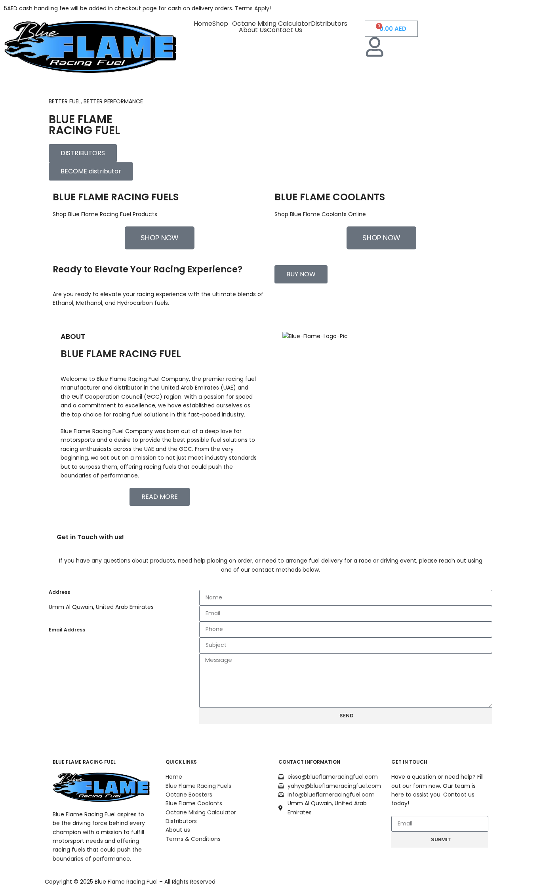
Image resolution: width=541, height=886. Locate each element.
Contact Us (284, 30)
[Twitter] (331, 834)
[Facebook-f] (288, 834)
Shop (220, 24)
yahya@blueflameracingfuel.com (95, 661)
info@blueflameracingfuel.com (92, 678)
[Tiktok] (310, 857)
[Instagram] (310, 834)
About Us (253, 30)
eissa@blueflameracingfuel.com (94, 644)
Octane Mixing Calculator (271, 24)
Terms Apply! (253, 8)
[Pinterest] (288, 857)
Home (203, 24)
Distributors (329, 24)
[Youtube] (331, 857)
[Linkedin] (352, 834)
